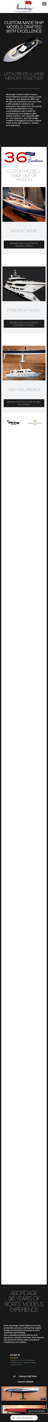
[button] (44, 3)
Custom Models (25, 1381)
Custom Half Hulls (28, 1376)
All (14, 1376)
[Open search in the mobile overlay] (24, 1418)
